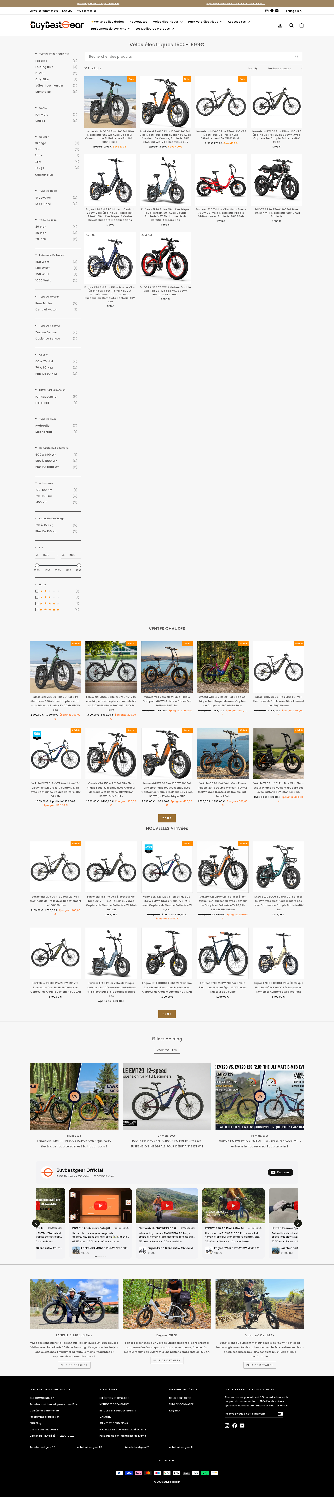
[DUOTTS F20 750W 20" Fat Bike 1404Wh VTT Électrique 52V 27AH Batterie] (276, 180)
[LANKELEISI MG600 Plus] (74, 1304)
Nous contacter (86, 10)
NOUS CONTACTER (180, 1398)
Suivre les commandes (44, 10)
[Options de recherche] (298, 56)
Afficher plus (44, 175)
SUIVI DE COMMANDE (181, 1404)
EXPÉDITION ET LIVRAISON (114, 1398)
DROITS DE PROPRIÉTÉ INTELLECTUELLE (52, 1435)
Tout (167, 818)
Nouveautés (138, 22)
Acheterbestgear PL (181, 1447)
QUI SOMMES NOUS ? (42, 1398)
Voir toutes (167, 1050)
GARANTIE (105, 1416)
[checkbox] (57, 61)
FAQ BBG (67, 10)
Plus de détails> (74, 1365)
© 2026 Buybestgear (167, 1481)
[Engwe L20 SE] (167, 1304)
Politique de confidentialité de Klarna (123, 1435)
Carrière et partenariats (45, 1410)
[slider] (37, 565)
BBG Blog (35, 1423)
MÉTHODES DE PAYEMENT (114, 1404)
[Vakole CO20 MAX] (260, 1304)
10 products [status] (92, 68)
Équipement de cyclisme (109, 29)
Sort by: (269, 68)
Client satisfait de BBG (44, 1429)
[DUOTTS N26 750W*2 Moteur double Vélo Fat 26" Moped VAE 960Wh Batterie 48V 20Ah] (165, 258)
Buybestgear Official (79, 1170)
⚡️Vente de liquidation (107, 22)
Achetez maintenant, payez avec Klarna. (55, 1404)
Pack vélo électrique (203, 22)
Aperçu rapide (55, 689)
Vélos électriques (166, 22)
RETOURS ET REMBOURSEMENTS (118, 1410)
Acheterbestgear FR (89, 1447)
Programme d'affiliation (45, 1416)
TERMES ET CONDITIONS (114, 1423)
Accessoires (237, 22)
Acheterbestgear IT (136, 1447)
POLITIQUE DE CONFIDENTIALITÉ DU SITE (123, 1429)
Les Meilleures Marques (153, 29)
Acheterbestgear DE (42, 1447)
